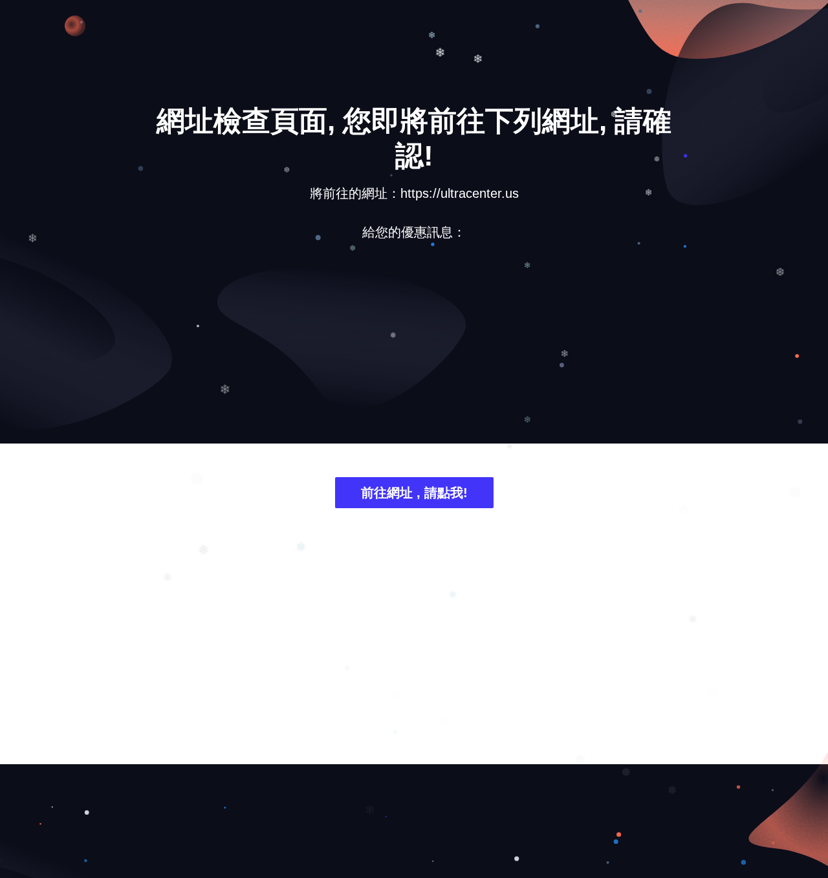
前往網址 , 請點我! (414, 493)
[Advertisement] (414, 351)
